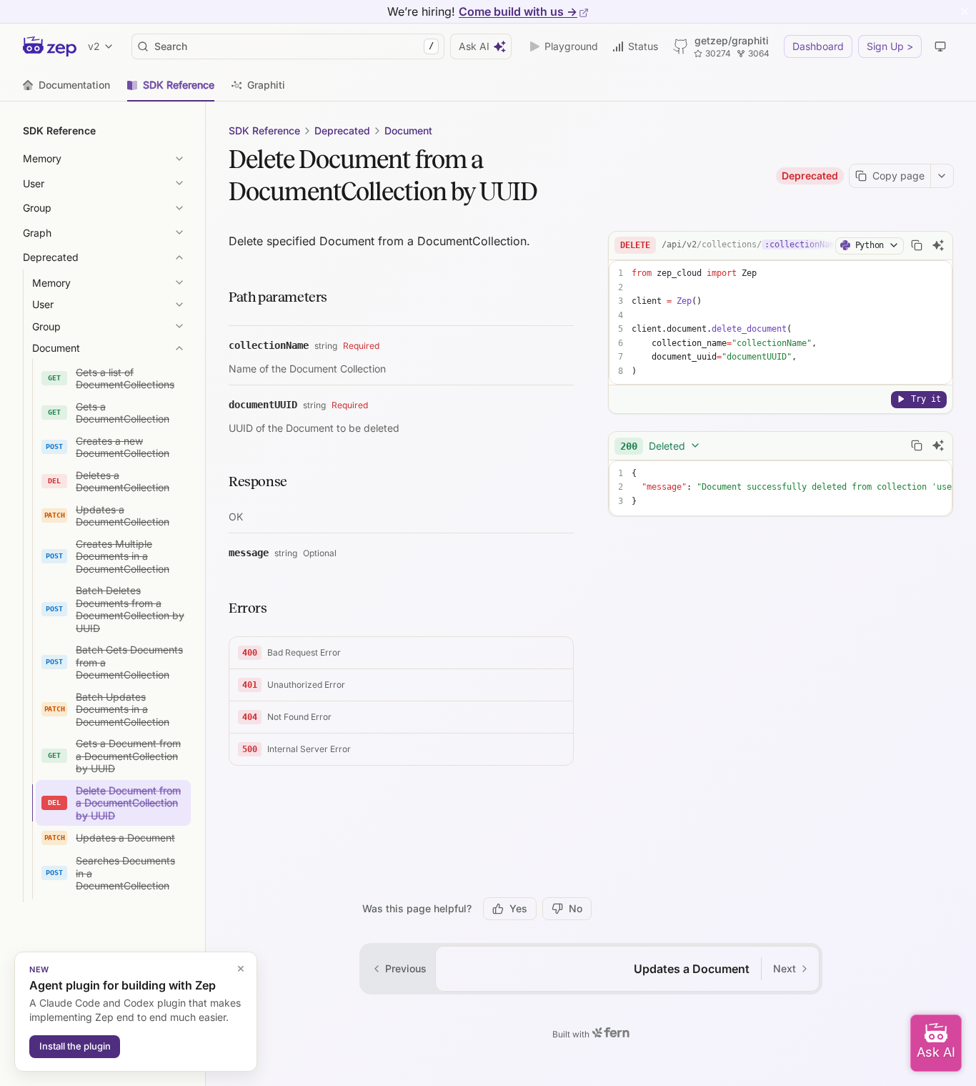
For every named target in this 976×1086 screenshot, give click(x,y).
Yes (518, 908)
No (575, 908)
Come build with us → (518, 11)
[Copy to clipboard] (917, 245)
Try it (926, 398)
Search (294, 46)
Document (408, 130)
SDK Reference (264, 130)
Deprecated (342, 130)
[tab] (66, 85)
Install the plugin (75, 1046)
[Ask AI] (938, 245)
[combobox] (660, 445)
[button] (401, 653)
